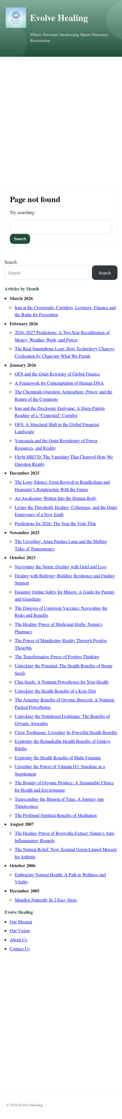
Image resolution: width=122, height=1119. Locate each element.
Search (11, 262)
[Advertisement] (61, 121)
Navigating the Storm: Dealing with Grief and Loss (60, 566)
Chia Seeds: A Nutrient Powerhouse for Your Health (61, 682)
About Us (18, 939)
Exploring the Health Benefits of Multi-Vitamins (58, 757)
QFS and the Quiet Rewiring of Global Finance (57, 374)
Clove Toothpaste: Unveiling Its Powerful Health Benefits (66, 732)
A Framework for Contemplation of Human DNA (59, 383)
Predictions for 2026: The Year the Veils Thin (55, 523)
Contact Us (20, 949)
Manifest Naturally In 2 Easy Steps (46, 900)
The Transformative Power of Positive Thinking (57, 656)
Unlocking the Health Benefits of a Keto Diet (55, 691)
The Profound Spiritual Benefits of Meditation (56, 815)
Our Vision (20, 930)
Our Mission (21, 922)
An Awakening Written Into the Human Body (56, 498)
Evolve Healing (59, 17)
